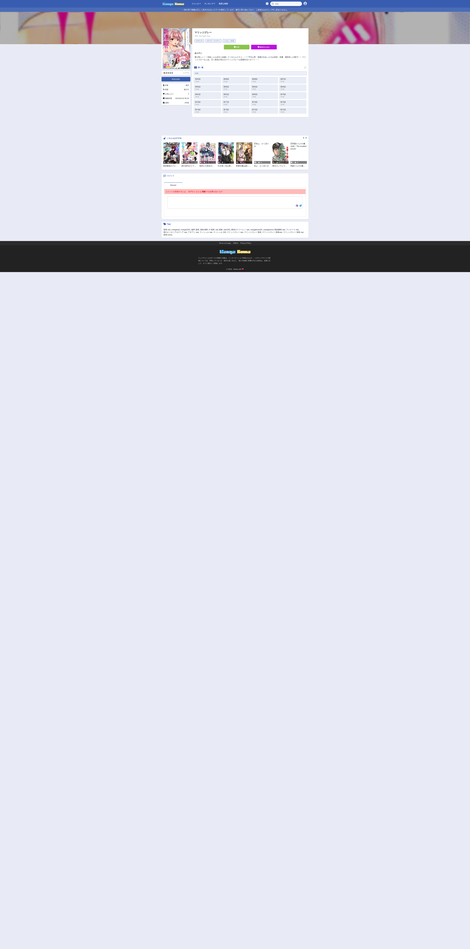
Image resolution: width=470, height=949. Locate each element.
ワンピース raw (292, 230)
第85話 (226, 87)
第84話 (254, 87)
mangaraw (175, 230)
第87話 (283, 79)
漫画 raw (166, 230)
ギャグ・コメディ (213, 41)
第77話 (226, 102)
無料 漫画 (195, 230)
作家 (237, 47)
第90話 (197, 79)
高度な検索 (223, 4)
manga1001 (185, 230)
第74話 (197, 110)
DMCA (235, 243)
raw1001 (226, 230)
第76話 (254, 102)
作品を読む (176, 79)
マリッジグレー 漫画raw (272, 232)
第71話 (283, 110)
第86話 (197, 87)
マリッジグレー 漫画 (252, 232)
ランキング (209, 4)
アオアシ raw (193, 232)
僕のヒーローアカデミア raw (175, 232)
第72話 (254, 110)
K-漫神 (211, 230)
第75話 (283, 102)
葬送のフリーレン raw (240, 230)
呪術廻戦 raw (279, 230)
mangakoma (268, 230)
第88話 (254, 79)
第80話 (254, 94)
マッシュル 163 (219, 232)
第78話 (197, 102)
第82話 (197, 94)
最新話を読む (264, 47)
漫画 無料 (204, 230)
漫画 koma (167, 235)
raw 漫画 (219, 230)
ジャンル (196, 4)
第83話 (283, 87)
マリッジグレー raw (235, 232)
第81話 (226, 94)
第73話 (226, 110)
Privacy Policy (245, 243)
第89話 (226, 79)
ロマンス (199, 41)
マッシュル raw (206, 232)
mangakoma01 (256, 230)
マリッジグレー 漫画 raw (293, 232)
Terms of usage (225, 243)
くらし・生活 (229, 41)
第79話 (283, 94)
